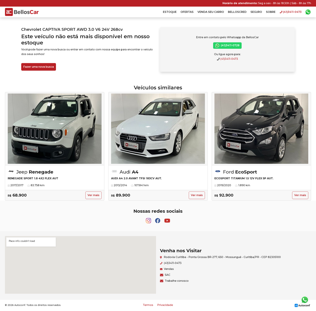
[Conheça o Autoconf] (302, 305)
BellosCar (22, 12)
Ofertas (187, 12)
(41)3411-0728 (229, 45)
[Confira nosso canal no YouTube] (167, 219)
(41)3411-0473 (229, 58)
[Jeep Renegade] (54, 128)
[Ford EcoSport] (261, 128)
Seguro (256, 12)
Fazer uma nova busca (38, 66)
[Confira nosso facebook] (158, 219)
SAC (167, 274)
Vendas (168, 268)
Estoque (170, 12)
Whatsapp (308, 12)
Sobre (271, 12)
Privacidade (165, 305)
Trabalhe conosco (176, 280)
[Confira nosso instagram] (148, 219)
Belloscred (237, 12)
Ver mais (93, 195)
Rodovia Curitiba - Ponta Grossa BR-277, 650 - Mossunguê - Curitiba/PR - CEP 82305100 (222, 257)
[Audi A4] (158, 128)
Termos (148, 305)
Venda (211, 12)
